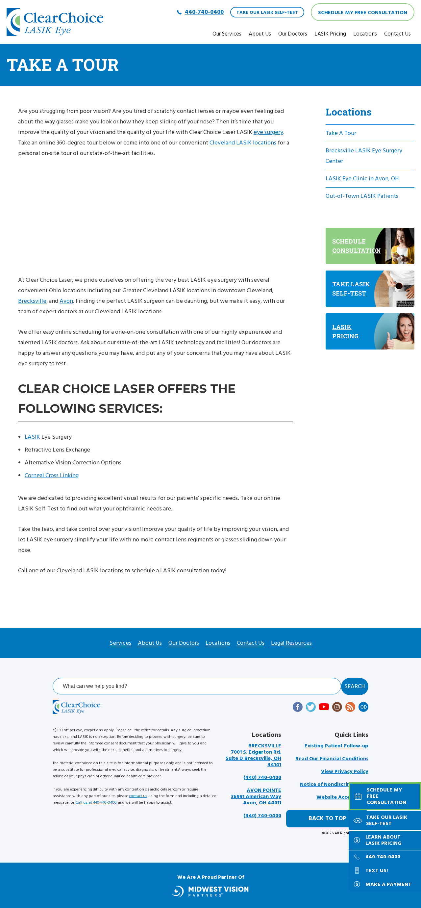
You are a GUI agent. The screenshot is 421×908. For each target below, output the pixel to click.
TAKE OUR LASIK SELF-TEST (267, 12)
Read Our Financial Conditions (331, 759)
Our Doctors (292, 34)
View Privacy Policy (344, 771)
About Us (260, 34)
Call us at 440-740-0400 (96, 802)
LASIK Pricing (330, 34)
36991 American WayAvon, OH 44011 (256, 796)
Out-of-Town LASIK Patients (362, 196)
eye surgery (268, 132)
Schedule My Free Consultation (362, 12)
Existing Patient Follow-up (336, 746)
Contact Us (397, 34)
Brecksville (32, 301)
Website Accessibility (342, 797)
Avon (66, 301)
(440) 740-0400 (262, 777)
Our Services (226, 34)
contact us (138, 796)
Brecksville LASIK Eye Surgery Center (364, 155)
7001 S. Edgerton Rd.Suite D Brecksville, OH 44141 (253, 755)
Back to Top (327, 818)
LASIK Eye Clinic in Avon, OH (362, 178)
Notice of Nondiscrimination (334, 784)
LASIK (32, 437)
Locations (365, 34)
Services (120, 643)
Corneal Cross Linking (52, 475)
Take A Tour (341, 133)
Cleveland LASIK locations (243, 143)
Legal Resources (291, 643)
